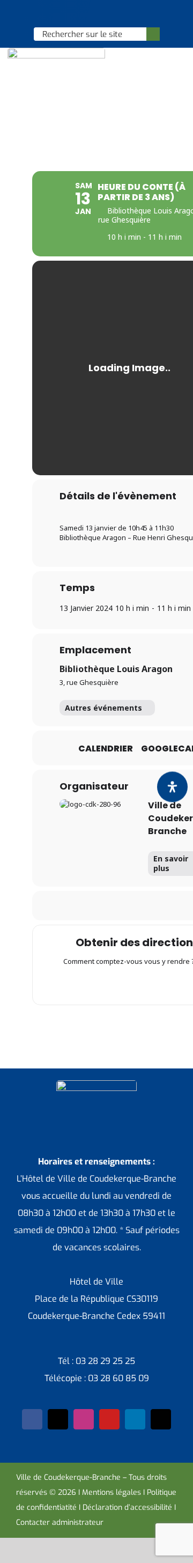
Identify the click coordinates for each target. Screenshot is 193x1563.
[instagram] (83, 1419)
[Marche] (150, 984)
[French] (96, 14)
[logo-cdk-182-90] (56, 51)
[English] (82, 14)
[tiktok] (161, 1419)
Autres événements (103, 708)
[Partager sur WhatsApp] (138, 905)
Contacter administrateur (59, 1522)
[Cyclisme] (171, 984)
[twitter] (58, 1419)
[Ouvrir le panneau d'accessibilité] (172, 787)
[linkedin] (135, 1419)
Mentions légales (111, 1492)
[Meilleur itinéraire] (87, 984)
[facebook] (32, 1419)
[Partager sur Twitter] (95, 905)
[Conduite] (108, 984)
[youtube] (109, 1419)
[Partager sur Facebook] (74, 905)
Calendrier (105, 749)
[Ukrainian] (109, 14)
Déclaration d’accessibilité (127, 1507)
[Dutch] (68, 14)
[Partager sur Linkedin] (117, 905)
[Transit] (129, 984)
